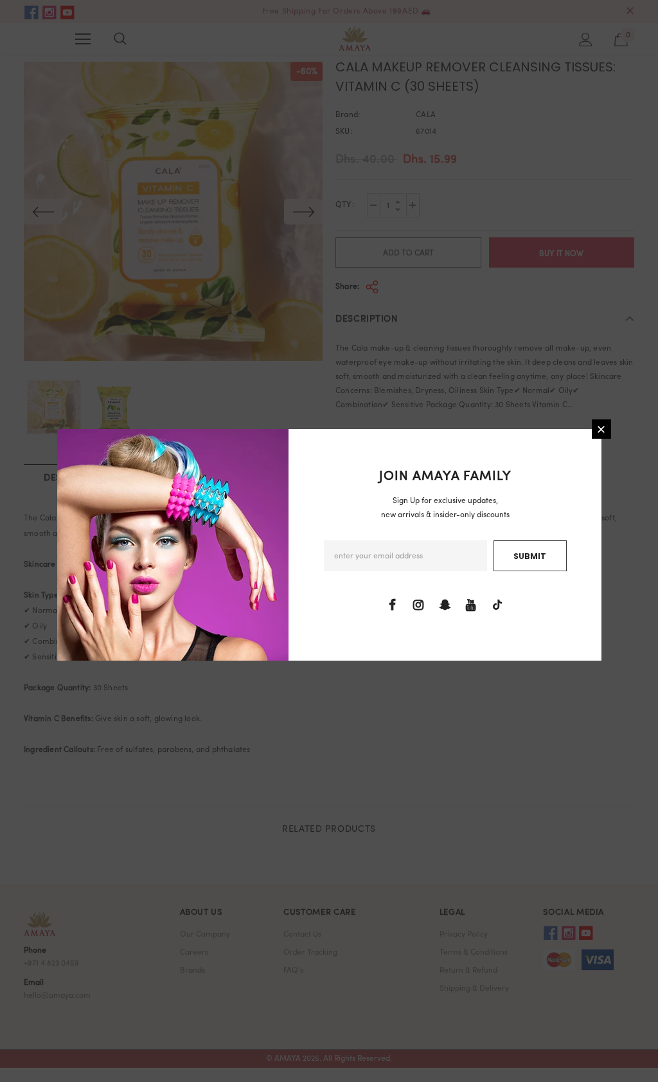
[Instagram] (418, 605)
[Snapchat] (444, 605)
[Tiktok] (497, 605)
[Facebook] (392, 605)
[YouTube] (471, 605)
